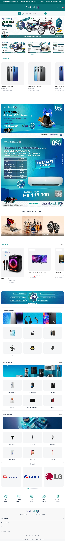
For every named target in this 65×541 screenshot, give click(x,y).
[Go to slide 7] (32, 488)
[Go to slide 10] (35, 488)
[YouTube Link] (35, 535)
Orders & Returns (5, 531)
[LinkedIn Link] (26, 535)
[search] (33, 13)
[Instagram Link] (32, 535)
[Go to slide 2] (26, 488)
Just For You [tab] (5, 244)
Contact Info (4, 518)
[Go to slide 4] (29, 488)
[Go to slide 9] (34, 488)
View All (62, 59)
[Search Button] (45, 13)
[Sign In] (60, 7)
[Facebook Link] (29, 535)
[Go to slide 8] (33, 488)
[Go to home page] (19, 13)
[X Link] (38, 535)
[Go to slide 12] (37, 488)
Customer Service (6, 527)
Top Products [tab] (5, 58)
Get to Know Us (5, 522)
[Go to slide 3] (27, 488)
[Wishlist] (58, 7)
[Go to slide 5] (30, 488)
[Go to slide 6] (31, 488)
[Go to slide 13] (38, 488)
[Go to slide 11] (36, 488)
